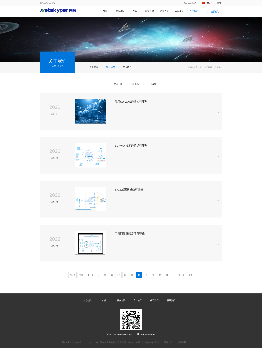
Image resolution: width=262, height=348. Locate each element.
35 (105, 275)
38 (125, 275)
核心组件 (120, 11)
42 (153, 275)
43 (160, 275)
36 (112, 275)
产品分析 (118, 84)
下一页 (181, 275)
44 (167, 275)
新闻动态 (110, 67)
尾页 (190, 275)
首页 (105, 11)
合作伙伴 (179, 11)
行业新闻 (135, 84)
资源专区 (164, 11)
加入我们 (127, 67)
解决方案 (149, 11)
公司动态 (151, 84)
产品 (135, 11)
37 (119, 275)
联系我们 (171, 300)
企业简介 (94, 67)
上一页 (90, 275)
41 (146, 275)
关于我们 (194, 11)
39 (132, 275)
